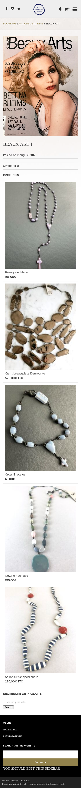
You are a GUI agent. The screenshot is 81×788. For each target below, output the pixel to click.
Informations (12, 736)
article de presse (31, 23)
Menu (75, 9)
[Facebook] (6, 9)
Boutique (10, 23)
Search (8, 707)
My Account (10, 729)
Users (7, 722)
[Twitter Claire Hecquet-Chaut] (18, 9)
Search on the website (19, 745)
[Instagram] (11, 9)
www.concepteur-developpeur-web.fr (46, 784)
